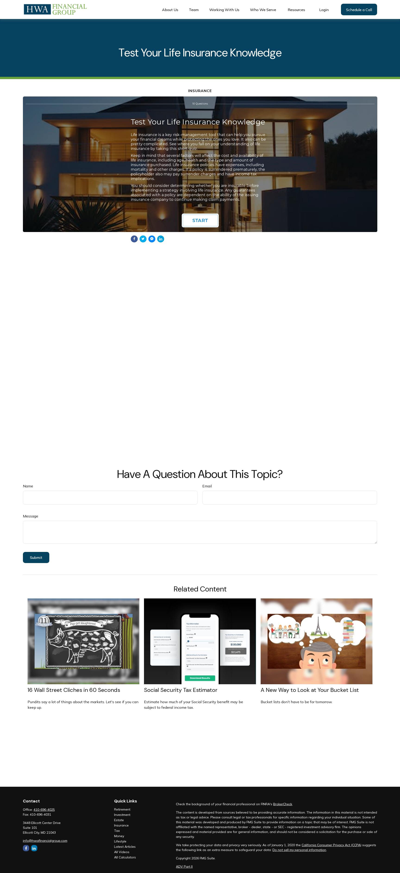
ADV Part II (184, 866)
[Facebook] (26, 848)
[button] (170, 9)
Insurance (121, 825)
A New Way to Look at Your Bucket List (310, 689)
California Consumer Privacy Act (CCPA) (331, 845)
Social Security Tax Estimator (180, 689)
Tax (117, 831)
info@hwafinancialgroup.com (45, 841)
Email (207, 486)
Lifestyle (120, 841)
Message (30, 516)
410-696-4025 (44, 810)
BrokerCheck (282, 804)
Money (119, 836)
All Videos (121, 852)
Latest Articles (125, 847)
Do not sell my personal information (299, 850)
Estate (119, 820)
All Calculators (125, 857)
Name (28, 486)
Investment (122, 815)
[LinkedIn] (34, 848)
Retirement (122, 809)
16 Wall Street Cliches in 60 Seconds (74, 689)
